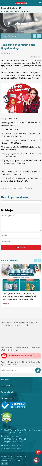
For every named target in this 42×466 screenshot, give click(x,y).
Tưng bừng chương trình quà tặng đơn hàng (15, 11)
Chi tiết (6, 304)
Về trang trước (7, 188)
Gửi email (19, 188)
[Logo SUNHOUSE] (21, 6)
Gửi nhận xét (21, 247)
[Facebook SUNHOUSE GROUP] (2, 465)
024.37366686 (21, 439)
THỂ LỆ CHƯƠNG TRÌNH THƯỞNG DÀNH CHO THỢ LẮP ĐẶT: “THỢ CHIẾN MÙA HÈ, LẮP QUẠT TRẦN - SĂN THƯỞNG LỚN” (19, 296)
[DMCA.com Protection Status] (6, 422)
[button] (34, 36)
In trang (29, 188)
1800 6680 (20, 442)
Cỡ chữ (32, 57)
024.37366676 (9, 439)
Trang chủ (4, 8)
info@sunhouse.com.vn (12, 445)
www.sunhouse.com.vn (12, 449)
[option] (16, 36)
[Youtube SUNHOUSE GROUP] (6, 465)
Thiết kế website (7, 458)
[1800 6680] (38, 452)
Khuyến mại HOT (15, 8)
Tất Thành (19, 458)
